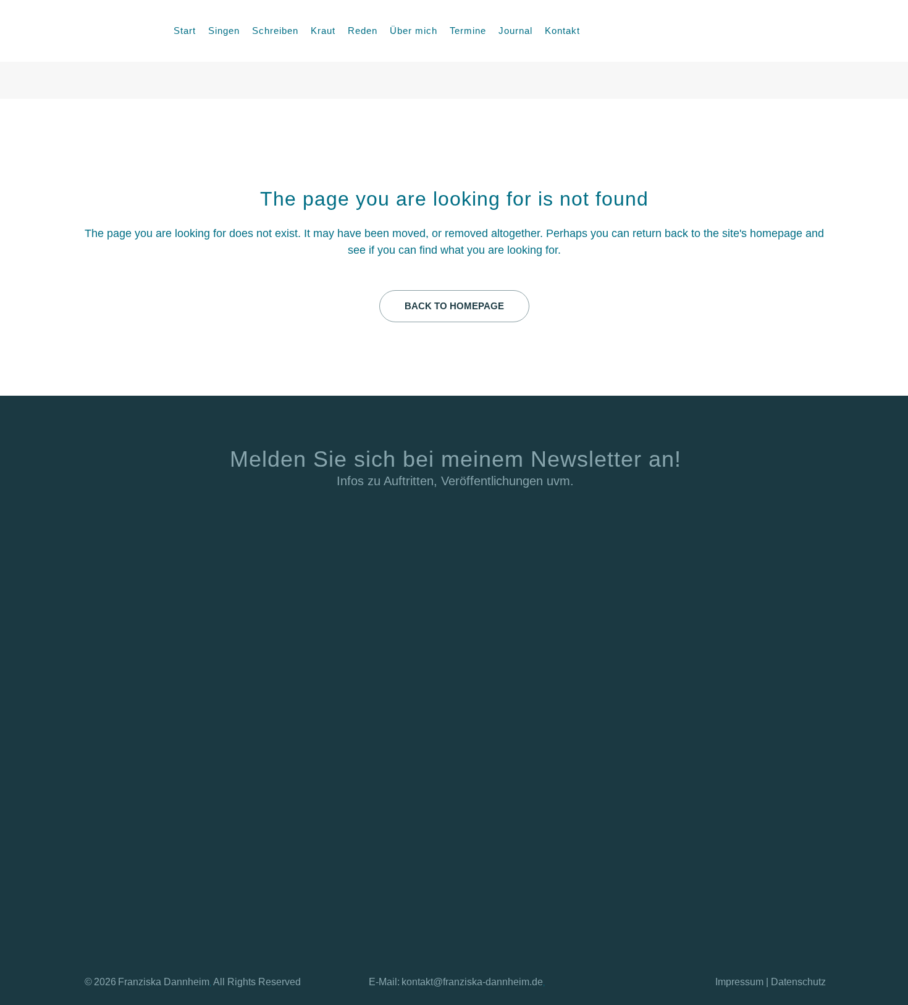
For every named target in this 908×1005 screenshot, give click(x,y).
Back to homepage (454, 306)
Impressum (739, 982)
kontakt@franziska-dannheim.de (472, 982)
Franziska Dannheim (163, 982)
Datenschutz (798, 982)
